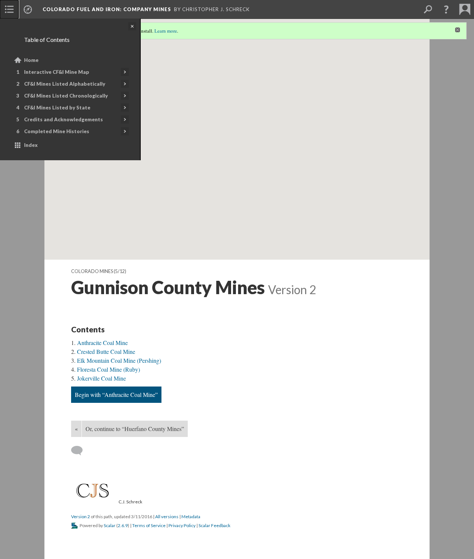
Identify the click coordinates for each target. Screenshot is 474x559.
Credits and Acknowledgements (63, 119)
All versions (166, 516)
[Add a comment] (80, 451)
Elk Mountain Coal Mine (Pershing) (119, 360)
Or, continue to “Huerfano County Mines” (135, 429)
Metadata (190, 516)
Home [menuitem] (31, 60)
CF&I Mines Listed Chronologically (66, 96)
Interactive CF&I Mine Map (56, 72)
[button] (446, 9)
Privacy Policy (182, 525)
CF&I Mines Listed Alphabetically (64, 84)
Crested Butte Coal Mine (106, 351)
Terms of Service (149, 525)
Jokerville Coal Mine (101, 378)
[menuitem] (9, 9)
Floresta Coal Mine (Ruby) (108, 369)
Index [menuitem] (31, 145)
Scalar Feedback (214, 525)
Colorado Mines (92, 271)
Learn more (165, 30)
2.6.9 (123, 525)
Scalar (110, 525)
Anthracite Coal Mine (102, 342)
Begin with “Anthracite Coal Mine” (116, 394)
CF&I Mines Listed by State (57, 108)
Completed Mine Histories (56, 131)
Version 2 (80, 516)
